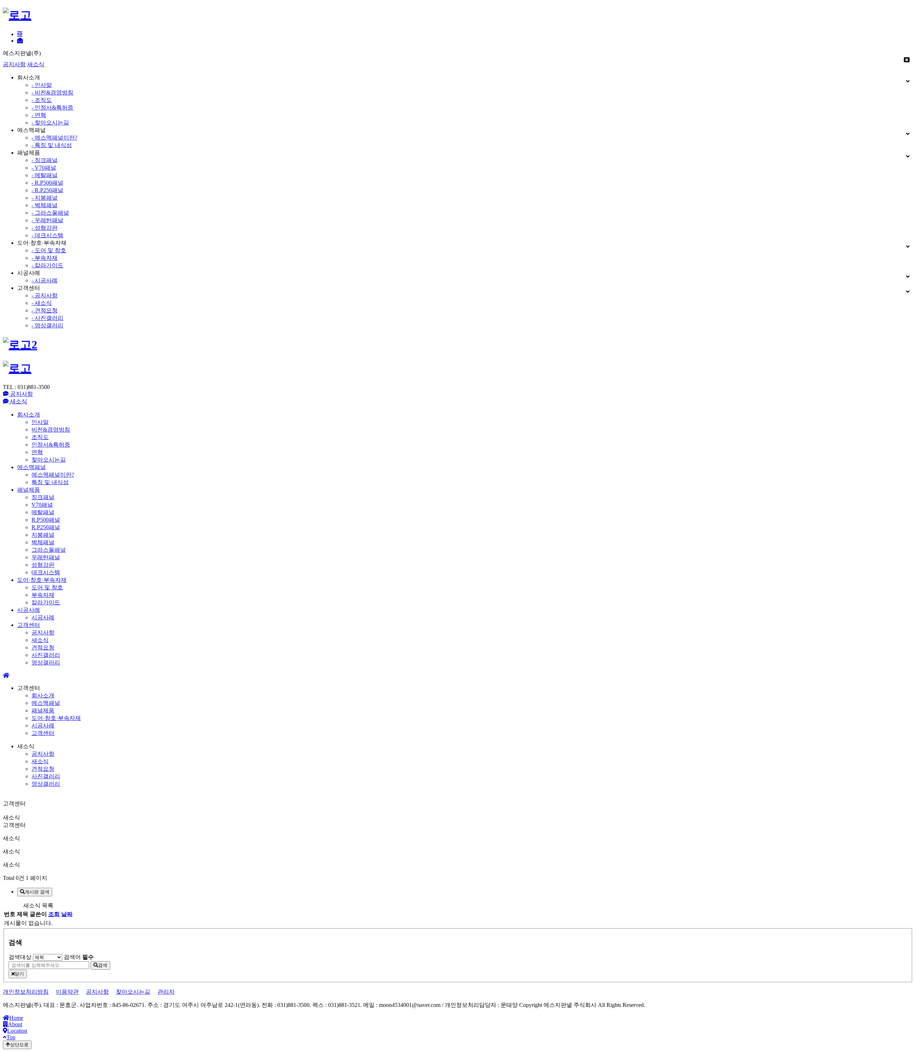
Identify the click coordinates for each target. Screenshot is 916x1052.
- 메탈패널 (44, 175)
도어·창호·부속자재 (42, 580)
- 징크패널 (44, 160)
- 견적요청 (44, 310)
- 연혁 (38, 115)
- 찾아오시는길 (50, 123)
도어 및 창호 (47, 587)
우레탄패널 (45, 557)
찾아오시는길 (48, 460)
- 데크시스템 (47, 235)
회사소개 (28, 414)
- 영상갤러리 (47, 325)
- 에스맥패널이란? (54, 138)
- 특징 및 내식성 (51, 145)
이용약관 (67, 992)
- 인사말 (41, 85)
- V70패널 (43, 168)
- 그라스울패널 (50, 213)
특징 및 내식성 (50, 482)
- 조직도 (41, 100)
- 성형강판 (44, 228)
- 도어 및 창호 (48, 250)
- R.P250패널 (47, 190)
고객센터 (28, 625)
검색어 (79, 957)
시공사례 (28, 610)
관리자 (166, 992)
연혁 (37, 452)
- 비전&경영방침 (52, 92)
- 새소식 (41, 303)
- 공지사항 (44, 295)
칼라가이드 (45, 602)
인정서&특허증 (50, 445)
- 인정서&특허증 (52, 107)
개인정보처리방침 (26, 992)
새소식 (35, 64)
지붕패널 (42, 535)
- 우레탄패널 (47, 220)
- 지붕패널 (44, 198)
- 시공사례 (44, 280)
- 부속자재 (44, 258)
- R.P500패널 (47, 183)
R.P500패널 (45, 520)
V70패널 (42, 505)
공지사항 (14, 64)
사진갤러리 (45, 655)
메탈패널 (42, 512)
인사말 (40, 422)
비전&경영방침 (50, 430)
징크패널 (42, 497)
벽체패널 (42, 542)
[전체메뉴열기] (19, 34)
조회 (54, 914)
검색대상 (20, 957)
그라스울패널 (48, 550)
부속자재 (42, 595)
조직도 (40, 437)
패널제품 (28, 490)
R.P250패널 (45, 527)
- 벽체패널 (44, 205)
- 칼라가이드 (47, 265)
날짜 (67, 914)
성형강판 (42, 565)
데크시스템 (45, 572)
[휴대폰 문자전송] (20, 41)
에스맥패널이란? (52, 475)
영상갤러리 (45, 662)
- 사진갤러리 (47, 318)
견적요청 (42, 647)
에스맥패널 (31, 467)
